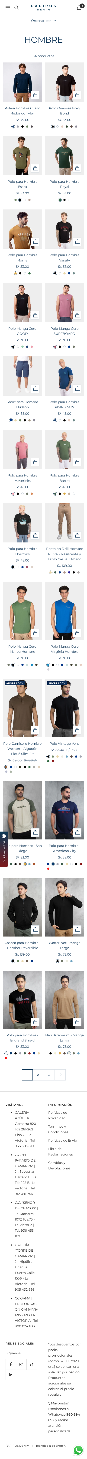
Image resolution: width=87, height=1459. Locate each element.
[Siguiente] (60, 1074)
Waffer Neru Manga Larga (65, 945)
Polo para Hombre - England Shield (22, 1037)
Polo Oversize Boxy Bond (64, 110)
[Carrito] (79, 7)
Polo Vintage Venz (64, 743)
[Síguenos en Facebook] (11, 1364)
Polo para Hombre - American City (65, 848)
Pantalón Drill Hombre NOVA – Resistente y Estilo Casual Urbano (64, 554)
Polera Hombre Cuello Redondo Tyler (22, 110)
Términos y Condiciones (58, 1129)
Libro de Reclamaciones (60, 1151)
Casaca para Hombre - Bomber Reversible (22, 945)
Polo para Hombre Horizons (22, 551)
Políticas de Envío (62, 1140)
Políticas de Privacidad (57, 1115)
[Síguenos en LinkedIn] (11, 1375)
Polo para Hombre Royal (64, 184)
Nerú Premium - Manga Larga (64, 1037)
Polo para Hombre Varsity (64, 257)
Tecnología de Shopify (51, 1445)
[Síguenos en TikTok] (31, 1364)
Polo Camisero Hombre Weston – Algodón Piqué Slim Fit (22, 748)
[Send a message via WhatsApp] (78, 1450)
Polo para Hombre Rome (22, 257)
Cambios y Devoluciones (59, 1165)
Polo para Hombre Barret (64, 478)
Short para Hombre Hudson (22, 404)
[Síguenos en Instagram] (21, 1364)
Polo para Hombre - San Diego (22, 848)
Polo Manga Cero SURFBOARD (65, 331)
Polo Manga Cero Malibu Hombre (22, 649)
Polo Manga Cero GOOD (22, 331)
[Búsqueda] (16, 8)
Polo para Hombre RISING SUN (64, 404)
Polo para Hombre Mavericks (22, 478)
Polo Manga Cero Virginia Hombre (65, 649)
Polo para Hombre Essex (22, 184)
